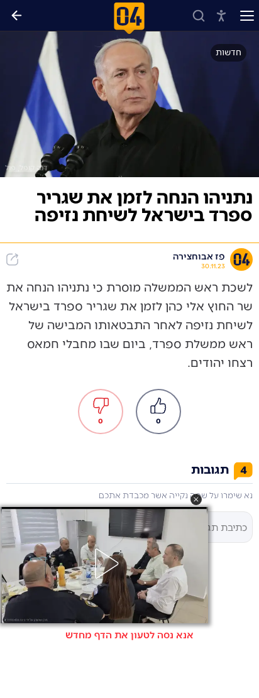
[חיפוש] (198, 15)
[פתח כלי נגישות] (221, 15)
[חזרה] (16, 15)
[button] (196, 499)
